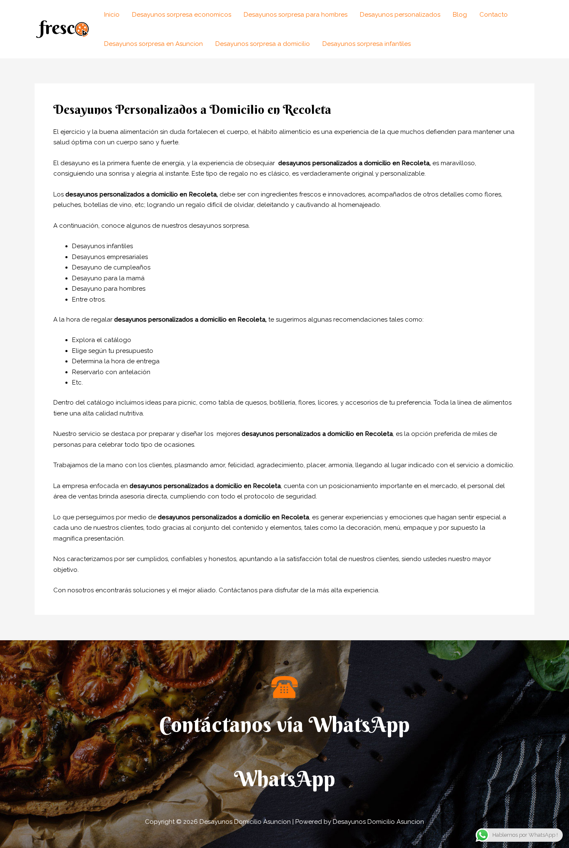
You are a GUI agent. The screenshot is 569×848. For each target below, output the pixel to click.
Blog (460, 14)
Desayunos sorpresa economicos (181, 14)
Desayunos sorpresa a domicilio (262, 44)
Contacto (493, 14)
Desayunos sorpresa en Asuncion (153, 44)
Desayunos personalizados (400, 14)
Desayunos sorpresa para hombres (295, 14)
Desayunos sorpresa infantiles (366, 44)
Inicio (112, 14)
